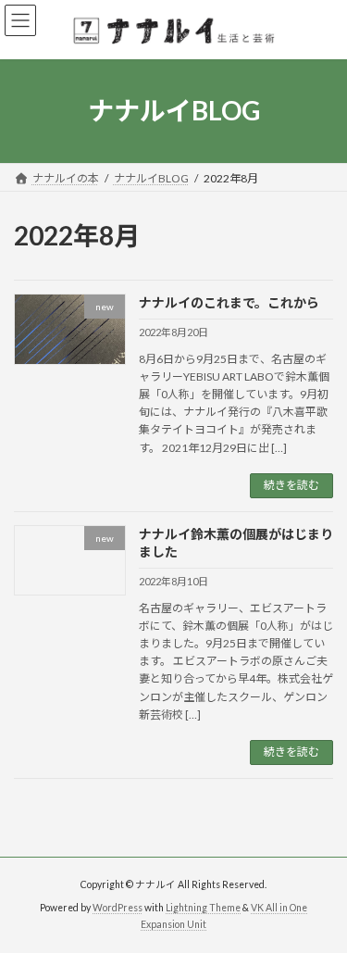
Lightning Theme (203, 907)
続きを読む (291, 485)
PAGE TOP (321, 905)
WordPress (118, 907)
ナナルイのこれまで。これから (229, 302)
